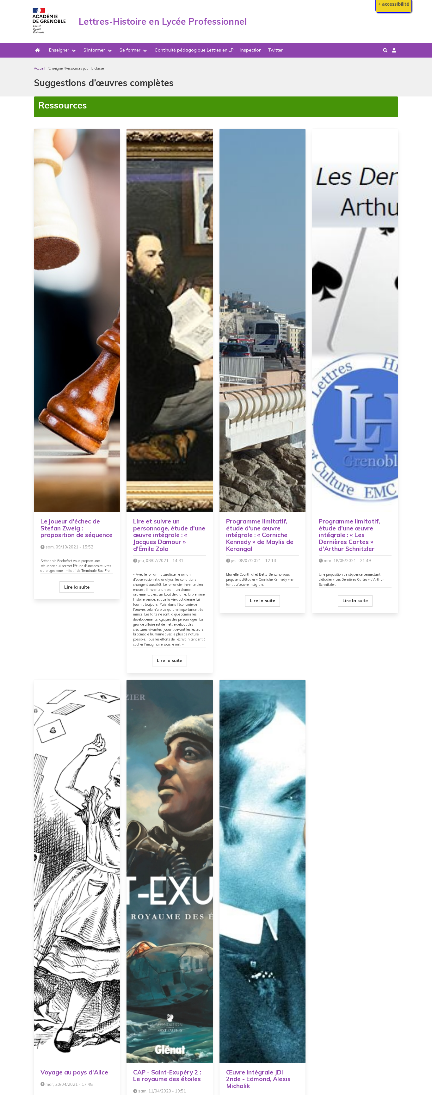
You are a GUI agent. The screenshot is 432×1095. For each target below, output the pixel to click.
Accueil (39, 68)
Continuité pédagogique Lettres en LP (194, 50)
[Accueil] (49, 35)
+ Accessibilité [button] (393, 4)
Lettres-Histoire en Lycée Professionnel (163, 21)
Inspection (251, 50)
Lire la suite (76, 587)
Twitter (275, 50)
